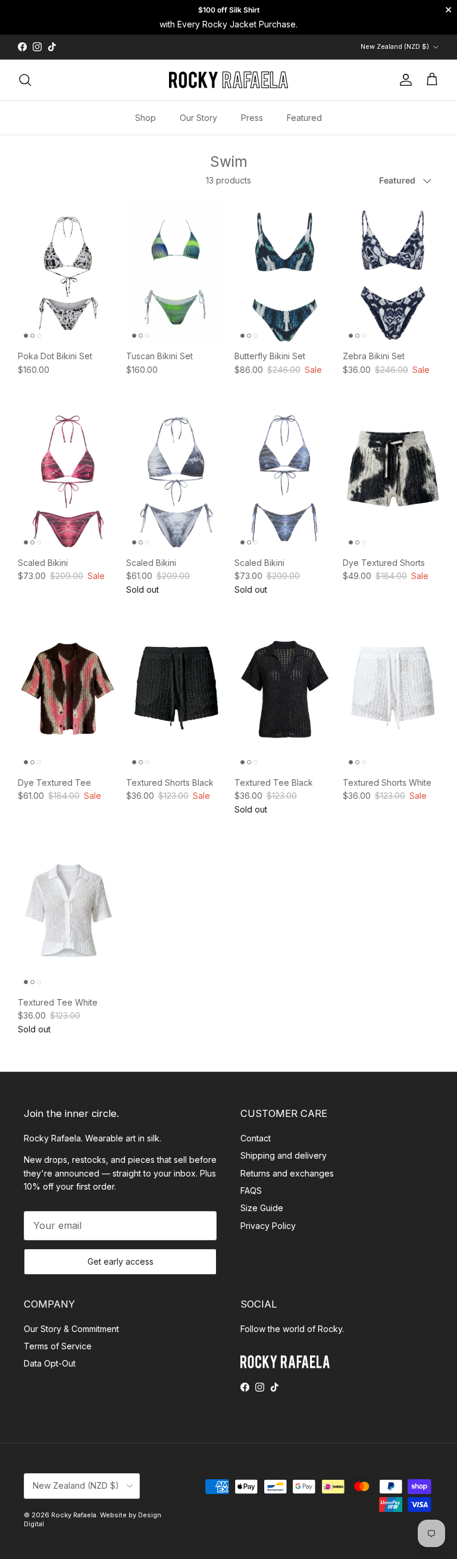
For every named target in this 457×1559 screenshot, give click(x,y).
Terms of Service (58, 1346)
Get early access (120, 1261)
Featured (304, 118)
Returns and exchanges (287, 1173)
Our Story (198, 118)
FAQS (251, 1190)
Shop (145, 118)
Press (252, 118)
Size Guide (261, 1208)
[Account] (403, 80)
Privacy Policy (268, 1226)
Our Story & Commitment (71, 1329)
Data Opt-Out (50, 1363)
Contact (255, 1138)
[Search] (25, 80)
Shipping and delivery (283, 1155)
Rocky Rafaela (73, 1515)
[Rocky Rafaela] (228, 80)
